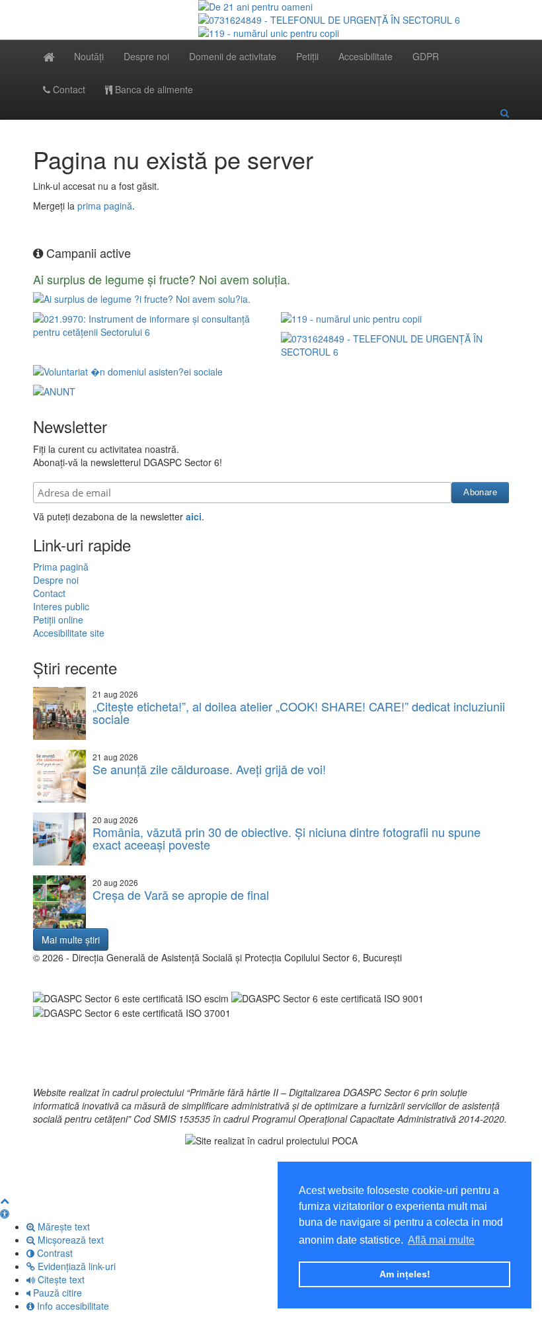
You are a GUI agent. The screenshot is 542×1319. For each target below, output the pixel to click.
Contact (67, 89)
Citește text (60, 1279)
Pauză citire (56, 1292)
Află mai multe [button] (441, 1240)
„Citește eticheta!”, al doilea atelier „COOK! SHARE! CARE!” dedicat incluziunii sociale (299, 713)
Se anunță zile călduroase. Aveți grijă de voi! (209, 769)
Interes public (61, 606)
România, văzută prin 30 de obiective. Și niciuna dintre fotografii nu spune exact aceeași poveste (287, 838)
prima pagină (104, 205)
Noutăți (89, 56)
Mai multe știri (71, 939)
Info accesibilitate (71, 1305)
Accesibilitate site (68, 632)
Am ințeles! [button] (404, 1274)
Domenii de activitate (232, 56)
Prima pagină (61, 566)
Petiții (307, 56)
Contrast (53, 1252)
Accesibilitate (365, 56)
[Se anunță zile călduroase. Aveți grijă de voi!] (59, 776)
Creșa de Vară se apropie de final (181, 894)
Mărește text (62, 1226)
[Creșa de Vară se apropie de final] (59, 901)
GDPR (425, 56)
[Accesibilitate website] (4, 1213)
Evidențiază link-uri (75, 1266)
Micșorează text (69, 1239)
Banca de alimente (152, 89)
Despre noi (146, 56)
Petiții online (58, 619)
